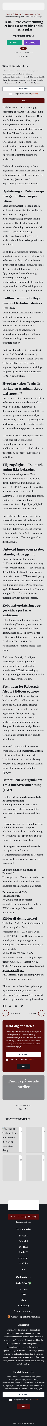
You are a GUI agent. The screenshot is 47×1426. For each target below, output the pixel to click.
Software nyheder (29, 14)
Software (23, 1288)
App (38, 14)
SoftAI (23, 1109)
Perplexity (30, 42)
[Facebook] (4, 1006)
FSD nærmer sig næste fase (17, 979)
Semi (23, 1269)
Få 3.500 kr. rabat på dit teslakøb (23, 1216)
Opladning (23, 1305)
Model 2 (23, 1263)
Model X (23, 1246)
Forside (8, 14)
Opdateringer (17, 14)
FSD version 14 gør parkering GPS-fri (23, 974)
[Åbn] (39, 6)
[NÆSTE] (41, 1013)
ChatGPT (13, 42)
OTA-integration (15, 375)
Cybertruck (23, 1257)
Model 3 (23, 1241)
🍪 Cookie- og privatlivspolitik (23, 1316)
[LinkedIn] (16, 1006)
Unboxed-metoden (19, 589)
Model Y (23, 1252)
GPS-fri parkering (25, 670)
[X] (10, 1006)
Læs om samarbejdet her (23, 1222)
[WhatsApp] (22, 1006)
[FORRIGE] (6, 1013)
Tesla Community (23, 1311)
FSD (23, 1294)
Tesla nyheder (23, 1229)
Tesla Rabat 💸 (23, 1283)
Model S (23, 1235)
